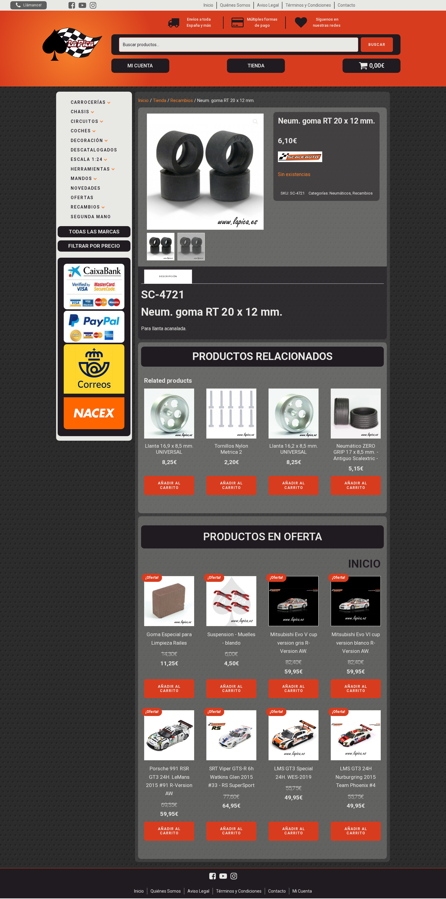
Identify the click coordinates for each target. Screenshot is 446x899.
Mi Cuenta (302, 891)
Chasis (80, 111)
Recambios (85, 207)
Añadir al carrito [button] (169, 485)
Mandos (81, 178)
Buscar (376, 44)
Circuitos (85, 121)
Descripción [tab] (168, 276)
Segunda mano (91, 216)
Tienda (159, 100)
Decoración (87, 140)
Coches (81, 130)
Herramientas (90, 169)
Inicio (208, 5)
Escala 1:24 (87, 159)
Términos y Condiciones (308, 5)
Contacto (346, 5)
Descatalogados (94, 150)
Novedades (86, 188)
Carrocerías (88, 102)
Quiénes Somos (235, 5)
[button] (255, 121)
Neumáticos (340, 193)
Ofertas (82, 197)
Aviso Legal (268, 5)
